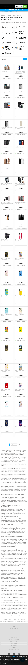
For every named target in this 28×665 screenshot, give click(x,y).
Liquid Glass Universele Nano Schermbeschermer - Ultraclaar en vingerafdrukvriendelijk (20, 72)
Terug (2, 13)
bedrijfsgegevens (14, 635)
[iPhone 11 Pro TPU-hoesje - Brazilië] (21, 332)
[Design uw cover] (7, 70)
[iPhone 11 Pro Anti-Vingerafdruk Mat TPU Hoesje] (21, 126)
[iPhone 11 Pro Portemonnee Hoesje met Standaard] (21, 107)
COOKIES (14, 656)
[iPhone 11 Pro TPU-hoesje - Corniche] (21, 369)
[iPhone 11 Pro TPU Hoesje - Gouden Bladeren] (7, 257)
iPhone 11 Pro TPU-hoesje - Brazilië (21, 333)
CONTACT (14, 647)
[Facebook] (9, 654)
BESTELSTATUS (14, 630)
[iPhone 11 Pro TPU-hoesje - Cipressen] (21, 350)
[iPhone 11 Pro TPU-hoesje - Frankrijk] (7, 425)
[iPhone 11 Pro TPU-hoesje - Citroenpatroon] (7, 369)
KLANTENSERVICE (14, 628)
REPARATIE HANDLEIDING (14, 639)
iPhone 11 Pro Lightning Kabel (7, 32)
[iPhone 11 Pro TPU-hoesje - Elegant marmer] (21, 406)
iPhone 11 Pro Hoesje (7, 27)
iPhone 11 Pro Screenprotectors (23, 27)
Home (14, 626)
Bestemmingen (14, 645)
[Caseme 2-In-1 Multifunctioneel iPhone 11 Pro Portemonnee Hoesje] (7, 163)
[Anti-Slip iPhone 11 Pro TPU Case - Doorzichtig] (7, 126)
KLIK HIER (24, 1)
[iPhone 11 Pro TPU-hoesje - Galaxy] (21, 425)
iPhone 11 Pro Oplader (21, 32)
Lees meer (8, 23)
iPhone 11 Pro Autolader (7, 37)
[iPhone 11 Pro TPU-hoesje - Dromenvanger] (21, 388)
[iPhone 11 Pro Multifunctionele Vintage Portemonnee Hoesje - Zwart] (21, 182)
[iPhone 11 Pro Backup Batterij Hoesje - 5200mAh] (7, 219)
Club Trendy (14, 637)
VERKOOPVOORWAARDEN (14, 649)
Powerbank (8, 42)
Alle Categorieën (8, 53)
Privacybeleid (14, 643)
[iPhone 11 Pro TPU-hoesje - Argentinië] (21, 276)
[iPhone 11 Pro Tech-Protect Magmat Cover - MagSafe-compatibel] (7, 107)
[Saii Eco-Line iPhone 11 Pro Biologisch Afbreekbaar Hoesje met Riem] (7, 201)
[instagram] (19, 654)
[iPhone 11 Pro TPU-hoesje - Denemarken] (7, 388)
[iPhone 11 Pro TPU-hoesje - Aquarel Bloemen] (7, 276)
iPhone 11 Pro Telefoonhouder (22, 38)
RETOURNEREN (14, 633)
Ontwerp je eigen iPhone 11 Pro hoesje (7, 48)
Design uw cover (4, 71)
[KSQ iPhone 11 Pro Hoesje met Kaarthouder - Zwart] (7, 238)
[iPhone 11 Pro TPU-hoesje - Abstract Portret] (21, 257)
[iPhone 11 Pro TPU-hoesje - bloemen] (21, 313)
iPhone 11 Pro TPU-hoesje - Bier (20, 295)
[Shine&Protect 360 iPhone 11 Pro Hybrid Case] (21, 201)
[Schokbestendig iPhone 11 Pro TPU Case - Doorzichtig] (21, 163)
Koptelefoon (22, 42)
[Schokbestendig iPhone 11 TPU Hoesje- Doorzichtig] (21, 89)
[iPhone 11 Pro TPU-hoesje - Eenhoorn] (7, 406)
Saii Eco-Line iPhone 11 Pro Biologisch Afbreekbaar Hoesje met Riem (7, 203)
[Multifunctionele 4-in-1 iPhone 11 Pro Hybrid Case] (7, 145)
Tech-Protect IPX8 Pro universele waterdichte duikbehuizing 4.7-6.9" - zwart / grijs (7, 91)
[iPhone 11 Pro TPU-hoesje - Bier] (21, 294)
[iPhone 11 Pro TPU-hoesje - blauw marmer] (7, 313)
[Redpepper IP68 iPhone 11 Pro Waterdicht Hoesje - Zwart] (21, 145)
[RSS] (14, 654)
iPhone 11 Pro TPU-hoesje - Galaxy (21, 426)
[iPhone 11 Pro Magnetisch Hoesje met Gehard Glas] (7, 182)
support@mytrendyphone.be (21, 621)
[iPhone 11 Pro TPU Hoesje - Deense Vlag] (21, 238)
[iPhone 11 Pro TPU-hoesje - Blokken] (7, 332)
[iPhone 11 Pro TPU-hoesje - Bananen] (7, 294)
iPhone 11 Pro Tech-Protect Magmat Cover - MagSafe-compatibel (5, 109)
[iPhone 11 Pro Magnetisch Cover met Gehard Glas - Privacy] (21, 219)
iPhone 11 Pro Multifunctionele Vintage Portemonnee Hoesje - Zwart (20, 184)
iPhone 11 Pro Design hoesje (21, 48)
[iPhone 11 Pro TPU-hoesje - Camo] (7, 350)
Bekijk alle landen (14, 641)
